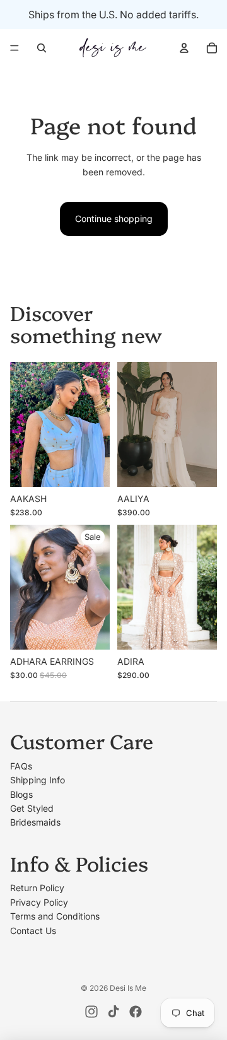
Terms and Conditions (55, 916)
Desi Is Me (128, 988)
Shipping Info (37, 779)
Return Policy (37, 887)
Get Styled (32, 808)
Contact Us (33, 930)
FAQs (21, 766)
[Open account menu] (184, 48)
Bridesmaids (35, 822)
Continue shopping (114, 218)
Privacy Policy (39, 902)
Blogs (21, 794)
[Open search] (41, 48)
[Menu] (14, 47)
